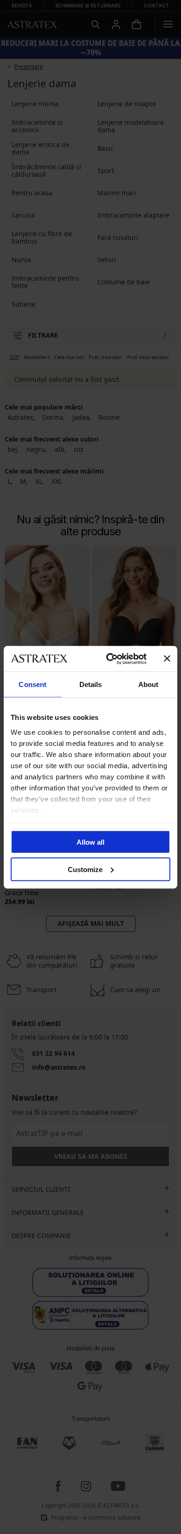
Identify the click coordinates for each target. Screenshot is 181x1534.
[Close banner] (167, 658)
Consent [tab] (32, 684)
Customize (85, 869)
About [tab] (148, 684)
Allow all (90, 842)
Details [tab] (90, 684)
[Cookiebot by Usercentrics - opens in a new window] (110, 659)
